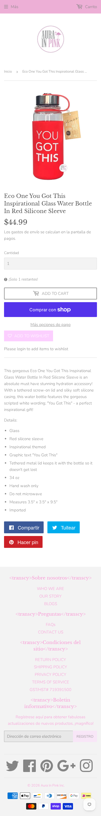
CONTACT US (50, 632)
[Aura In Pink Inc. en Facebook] (29, 770)
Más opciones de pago (50, 324)
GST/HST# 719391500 (50, 689)
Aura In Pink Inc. (53, 785)
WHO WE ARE (50, 588)
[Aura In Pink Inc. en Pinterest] (46, 770)
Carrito (90, 6)
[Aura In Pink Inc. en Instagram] (86, 770)
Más (14, 6)
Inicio (8, 71)
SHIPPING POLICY (50, 667)
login (21, 349)
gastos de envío (25, 232)
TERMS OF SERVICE (50, 682)
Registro (84, 736)
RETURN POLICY (50, 659)
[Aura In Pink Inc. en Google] (66, 770)
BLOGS (50, 603)
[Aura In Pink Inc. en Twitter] (12, 770)
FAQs (50, 624)
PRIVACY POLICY (50, 674)
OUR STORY (50, 596)
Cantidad (11, 252)
